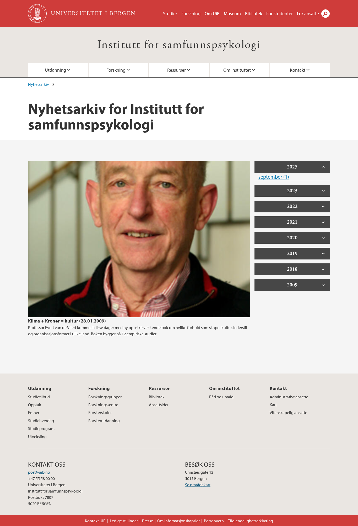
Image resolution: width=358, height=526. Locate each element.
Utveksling (37, 436)
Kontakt (297, 70)
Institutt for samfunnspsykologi (179, 44)
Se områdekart (197, 484)
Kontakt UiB (95, 520)
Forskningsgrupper (105, 396)
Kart (273, 404)
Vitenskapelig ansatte (288, 412)
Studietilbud (39, 396)
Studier (170, 13)
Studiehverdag (41, 420)
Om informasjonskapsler (178, 520)
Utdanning (55, 70)
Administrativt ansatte (289, 396)
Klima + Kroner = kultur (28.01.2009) (67, 321)
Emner (33, 412)
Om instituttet (237, 70)
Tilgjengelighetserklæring (250, 520)
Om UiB (212, 13)
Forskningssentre (103, 404)
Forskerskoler (100, 412)
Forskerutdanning (104, 420)
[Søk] (325, 13)
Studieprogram (41, 428)
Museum (232, 13)
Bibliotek (253, 13)
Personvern (214, 520)
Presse (147, 520)
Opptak (34, 404)
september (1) (273, 176)
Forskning (190, 13)
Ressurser (176, 70)
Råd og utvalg (221, 396)
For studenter (279, 13)
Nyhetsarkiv (38, 84)
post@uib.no (39, 472)
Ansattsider (159, 404)
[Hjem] (38, 13)
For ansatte (308, 13)
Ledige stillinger (124, 520)
